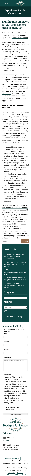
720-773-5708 (8, 438)
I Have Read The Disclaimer (12, 408)
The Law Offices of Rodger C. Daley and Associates (14, 34)
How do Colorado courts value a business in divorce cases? (14, 285)
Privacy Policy (9, 403)
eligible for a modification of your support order (15, 207)
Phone (6, 342)
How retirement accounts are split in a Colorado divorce (15, 279)
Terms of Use (17, 400)
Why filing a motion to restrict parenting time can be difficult (15, 272)
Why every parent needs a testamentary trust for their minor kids (15, 264)
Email (6, 349)
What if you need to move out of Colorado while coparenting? (14, 256)
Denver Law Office (11, 450)
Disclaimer (8, 375)
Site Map (16, 468)
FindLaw (20, 472)
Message (7, 357)
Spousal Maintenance (20, 37)
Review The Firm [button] (12, 458)
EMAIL (24, 475)
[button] (5, 3)
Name (6, 334)
